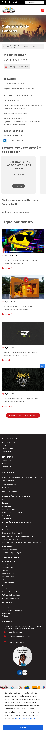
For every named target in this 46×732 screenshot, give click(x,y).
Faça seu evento (9, 484)
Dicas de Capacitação (11, 553)
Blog (4, 445)
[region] (23, 710)
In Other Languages (16, 642)
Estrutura (6, 503)
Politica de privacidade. (26, 718)
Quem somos (7, 500)
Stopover (5, 488)
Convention (6, 518)
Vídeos (5, 571)
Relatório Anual (8, 577)
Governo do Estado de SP (12, 533)
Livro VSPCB (6, 467)
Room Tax (6, 515)
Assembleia (7, 586)
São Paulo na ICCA (9, 491)
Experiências (7, 451)
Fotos (4, 464)
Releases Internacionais (12, 610)
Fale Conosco (7, 589)
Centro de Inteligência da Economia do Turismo (22, 477)
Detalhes (18, 186)
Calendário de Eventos (16, 46)
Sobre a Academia (9, 550)
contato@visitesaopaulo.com (20, 636)
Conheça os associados (12, 512)
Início (5, 46)
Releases (5, 607)
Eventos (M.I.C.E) (9, 448)
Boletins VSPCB (8, 580)
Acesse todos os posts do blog (23, 415)
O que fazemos (8, 506)
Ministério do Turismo (11, 527)
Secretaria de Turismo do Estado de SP (18, 536)
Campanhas (7, 567)
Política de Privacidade (11, 595)
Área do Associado (10, 592)
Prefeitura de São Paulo (11, 539)
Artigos (5, 616)
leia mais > (7, 268)
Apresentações (8, 574)
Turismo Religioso (9, 561)
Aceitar (23, 727)
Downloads (6, 460)
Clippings (6, 613)
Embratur (6, 530)
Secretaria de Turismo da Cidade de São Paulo (21, 542)
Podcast (5, 564)
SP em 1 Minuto (8, 583)
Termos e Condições (10, 598)
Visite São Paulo (8, 442)
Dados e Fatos (8, 481)
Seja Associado (8, 509)
